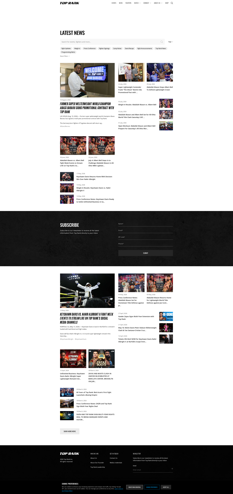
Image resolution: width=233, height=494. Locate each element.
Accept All (166, 487)
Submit (145, 253)
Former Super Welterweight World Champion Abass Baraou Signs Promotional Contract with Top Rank (87, 107)
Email (134, 466)
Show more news (70, 431)
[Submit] (171, 468)
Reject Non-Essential (135, 487)
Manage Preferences (151, 487)
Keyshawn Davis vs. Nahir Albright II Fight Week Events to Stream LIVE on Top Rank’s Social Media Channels (86, 318)
